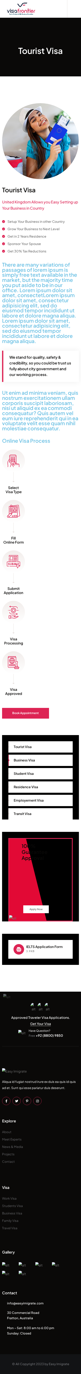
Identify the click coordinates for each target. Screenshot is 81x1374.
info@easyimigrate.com (25, 1303)
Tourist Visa (23, 747)
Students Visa (12, 1206)
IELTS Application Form (44, 946)
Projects (8, 1154)
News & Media (12, 1147)
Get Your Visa (40, 1023)
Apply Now (36, 909)
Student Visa (24, 773)
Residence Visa (26, 787)
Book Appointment (25, 713)
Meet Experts (12, 1139)
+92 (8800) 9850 (46, 1035)
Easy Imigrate (59, 1364)
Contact (8, 1161)
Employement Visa (29, 800)
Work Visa (9, 1198)
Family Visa (10, 1220)
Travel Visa (9, 1228)
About (6, 1132)
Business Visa (24, 760)
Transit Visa (22, 813)
